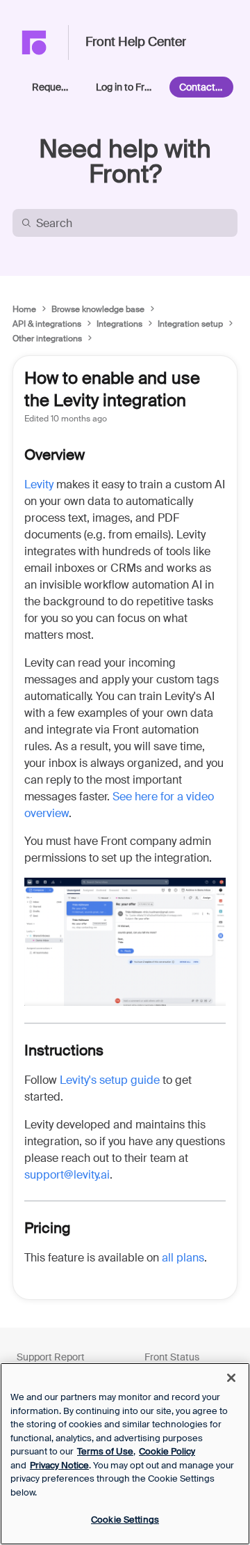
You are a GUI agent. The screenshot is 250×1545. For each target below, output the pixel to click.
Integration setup (190, 323)
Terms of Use (105, 1451)
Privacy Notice (59, 1465)
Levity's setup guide (110, 1080)
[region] (125, 1453)
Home (24, 309)
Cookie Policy (167, 1451)
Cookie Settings (125, 1519)
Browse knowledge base (97, 309)
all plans (183, 1257)
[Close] (231, 1377)
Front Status (171, 1357)
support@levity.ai (67, 1174)
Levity (38, 484)
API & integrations (46, 323)
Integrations (119, 323)
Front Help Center (135, 42)
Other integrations (47, 338)
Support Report (51, 1357)
